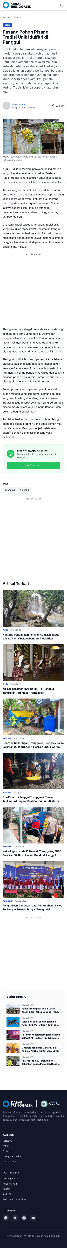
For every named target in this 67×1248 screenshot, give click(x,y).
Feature (7, 1151)
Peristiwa (8, 1140)
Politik (6, 1145)
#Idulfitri (24, 489)
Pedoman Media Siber (15, 1199)
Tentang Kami (10, 1178)
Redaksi (7, 1188)
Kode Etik (8, 1194)
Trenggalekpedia (12, 1156)
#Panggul (10, 489)
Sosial (18, 17)
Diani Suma (18, 104)
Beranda (7, 17)
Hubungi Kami (10, 1183)
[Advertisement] (33, 289)
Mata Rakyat (9, 1161)
